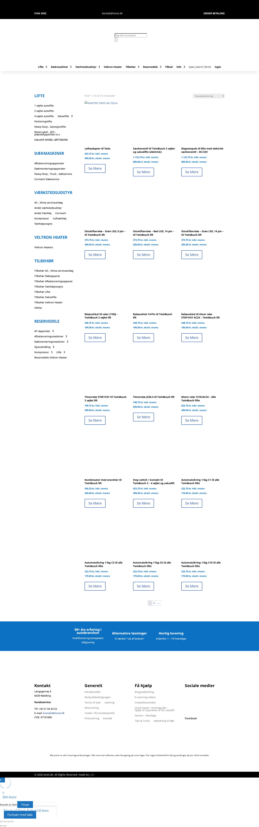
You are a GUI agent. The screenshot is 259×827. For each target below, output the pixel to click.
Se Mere (95, 168)
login (218, 67)
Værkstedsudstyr (85, 67)
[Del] (8, 821)
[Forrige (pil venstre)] (1, 825)
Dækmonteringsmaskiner (49, 341)
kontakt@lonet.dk (53, 713)
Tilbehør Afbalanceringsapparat (53, 281)
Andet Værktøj (42, 213)
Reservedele (150, 67)
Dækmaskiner (59, 67)
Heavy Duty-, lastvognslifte (50, 127)
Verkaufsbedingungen (98, 697)
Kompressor (41, 218)
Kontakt (107, 718)
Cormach (60, 213)
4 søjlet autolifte (44, 116)
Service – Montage (145, 715)
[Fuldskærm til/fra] (5, 821)
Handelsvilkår (93, 692)
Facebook (191, 718)
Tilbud (169, 67)
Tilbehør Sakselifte (45, 297)
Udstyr (38, 307)
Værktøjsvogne (43, 224)
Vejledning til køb (164, 721)
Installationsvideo (145, 702)
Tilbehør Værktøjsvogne (48, 286)
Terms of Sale (93, 702)
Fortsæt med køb (20, 815)
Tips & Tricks (142, 721)
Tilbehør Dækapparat (47, 276)
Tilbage (25, 804)
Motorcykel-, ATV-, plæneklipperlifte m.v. (47, 133)
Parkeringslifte (43, 121)
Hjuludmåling (42, 347)
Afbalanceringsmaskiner (48, 336)
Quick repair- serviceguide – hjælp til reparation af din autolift (154, 709)
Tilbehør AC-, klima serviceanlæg (53, 271)
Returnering (92, 708)
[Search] (116, 39)
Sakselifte (63, 116)
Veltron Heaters (43, 247)
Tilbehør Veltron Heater (48, 302)
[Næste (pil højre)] (5, 825)
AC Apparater (42, 331)
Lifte (41, 67)
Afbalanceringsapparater (49, 163)
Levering (109, 702)
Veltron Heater (113, 67)
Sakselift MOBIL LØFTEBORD (51, 140)
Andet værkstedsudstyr (48, 208)
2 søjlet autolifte (44, 111)
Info (179, 67)
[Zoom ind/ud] (1, 821)
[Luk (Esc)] (12, 821)
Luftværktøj (59, 218)
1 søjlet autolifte (44, 105)
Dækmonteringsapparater (49, 168)
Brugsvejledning (144, 692)
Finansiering (92, 718)
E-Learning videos (145, 697)
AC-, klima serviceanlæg (48, 202)
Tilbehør (131, 67)
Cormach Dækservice (46, 179)
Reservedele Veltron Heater (50, 357)
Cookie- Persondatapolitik (100, 713)
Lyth (92, 774)
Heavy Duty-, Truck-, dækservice (53, 174)
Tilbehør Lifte (42, 292)
